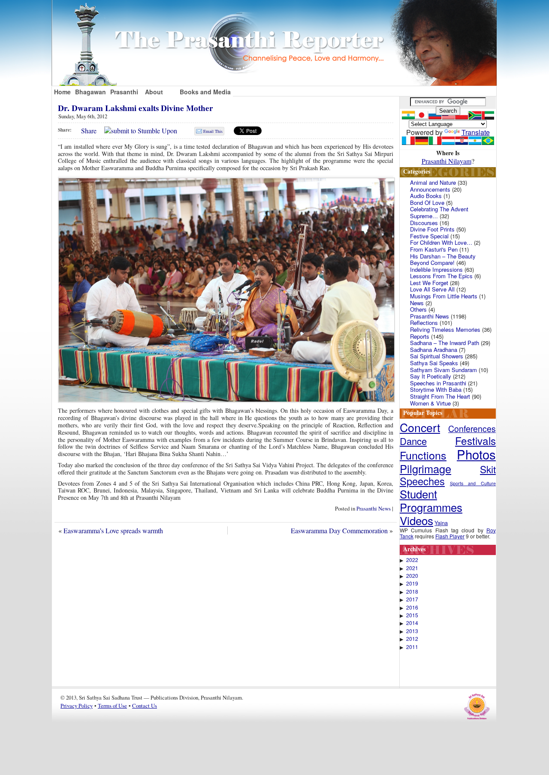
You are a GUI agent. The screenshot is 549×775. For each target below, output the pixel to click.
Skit (488, 469)
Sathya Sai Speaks (434, 363)
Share (89, 130)
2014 (412, 623)
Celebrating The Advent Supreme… (439, 212)
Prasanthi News (373, 508)
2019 (412, 583)
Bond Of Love (427, 202)
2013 (412, 631)
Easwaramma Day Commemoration (339, 530)
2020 (412, 576)
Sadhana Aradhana (433, 349)
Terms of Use (112, 705)
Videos (416, 520)
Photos (476, 454)
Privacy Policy (76, 705)
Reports (419, 336)
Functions (423, 455)
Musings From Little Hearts (443, 296)
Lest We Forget (429, 283)
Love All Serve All (432, 289)
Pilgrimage (425, 468)
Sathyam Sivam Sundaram (443, 370)
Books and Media (205, 91)
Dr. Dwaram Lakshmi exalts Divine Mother (135, 108)
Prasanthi (124, 91)
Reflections (424, 322)
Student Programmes (431, 500)
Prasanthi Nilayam (446, 160)
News (417, 303)
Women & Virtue (430, 403)
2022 (412, 560)
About (154, 91)
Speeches (422, 481)
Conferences (472, 429)
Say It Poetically (430, 376)
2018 (412, 592)
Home (62, 91)
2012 (412, 639)
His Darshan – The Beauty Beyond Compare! (443, 259)
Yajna (441, 523)
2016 (412, 607)
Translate (476, 132)
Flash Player (450, 536)
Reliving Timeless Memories (445, 329)
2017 (412, 599)
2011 (412, 647)
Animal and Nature (433, 182)
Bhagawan (90, 91)
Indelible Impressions (436, 269)
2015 (412, 615)
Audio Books (426, 196)
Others (418, 309)
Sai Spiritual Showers (436, 356)
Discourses (424, 223)
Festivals (475, 440)
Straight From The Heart (440, 396)
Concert (420, 427)
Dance (413, 441)
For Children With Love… (441, 242)
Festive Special (429, 236)
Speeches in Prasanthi (438, 383)
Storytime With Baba (436, 389)
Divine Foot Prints (432, 229)
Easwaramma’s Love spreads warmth (113, 530)
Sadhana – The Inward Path (444, 343)
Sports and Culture (473, 483)
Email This (213, 131)
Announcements (430, 189)
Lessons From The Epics (441, 276)
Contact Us (144, 705)
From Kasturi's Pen (434, 249)
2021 (412, 568)
